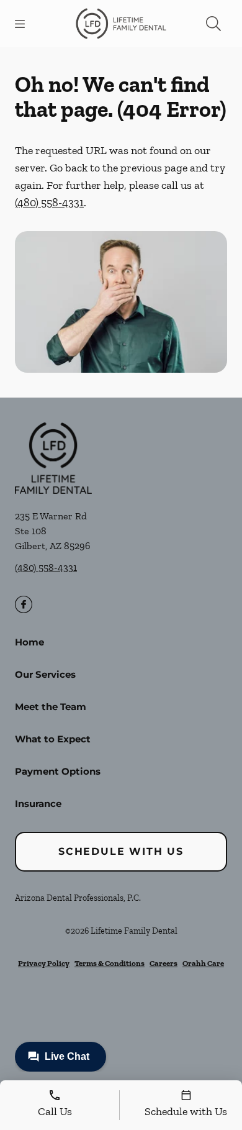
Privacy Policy (43, 963)
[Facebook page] (23, 604)
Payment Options (58, 771)
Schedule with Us (121, 851)
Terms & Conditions (109, 963)
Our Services (45, 674)
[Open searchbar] (213, 23)
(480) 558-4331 (49, 202)
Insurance (38, 803)
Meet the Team (50, 707)
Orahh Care (203, 963)
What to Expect (53, 739)
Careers (163, 963)
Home (29, 642)
